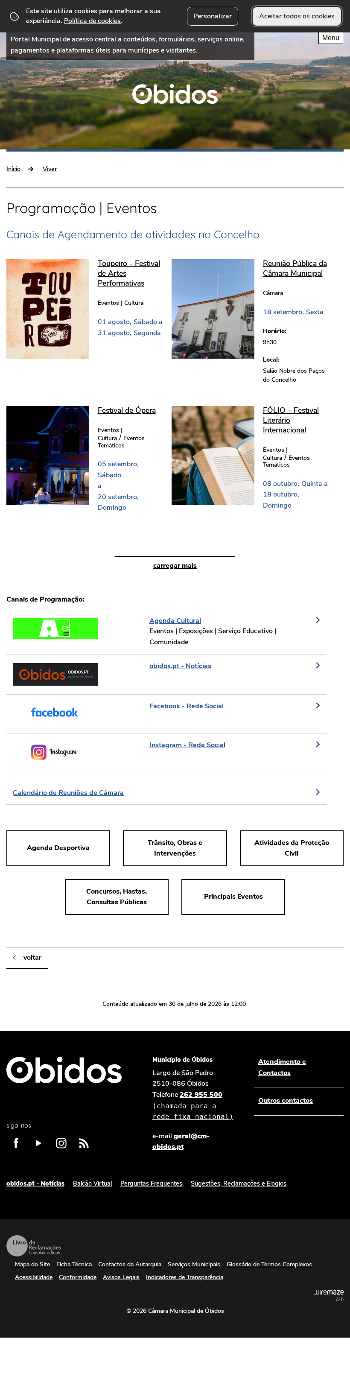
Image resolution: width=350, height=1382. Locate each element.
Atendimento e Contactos (282, 1067)
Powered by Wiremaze (329, 1295)
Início (13, 169)
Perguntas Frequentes (151, 1183)
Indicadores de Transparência (184, 1277)
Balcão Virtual (92, 1183)
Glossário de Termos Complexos (269, 1264)
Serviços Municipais (194, 1264)
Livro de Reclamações (33, 1245)
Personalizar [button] (212, 16)
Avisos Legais (121, 1277)
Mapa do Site (32, 1264)
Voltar (32, 957)
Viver (50, 169)
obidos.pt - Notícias (35, 1183)
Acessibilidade (33, 1277)
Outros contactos (285, 1100)
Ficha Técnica (74, 1264)
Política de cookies (92, 21)
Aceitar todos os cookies (297, 16)
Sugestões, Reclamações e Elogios (238, 1183)
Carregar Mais (175, 565)
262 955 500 (192, 1105)
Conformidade (77, 1277)
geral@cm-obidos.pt (181, 1141)
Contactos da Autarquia (129, 1264)
